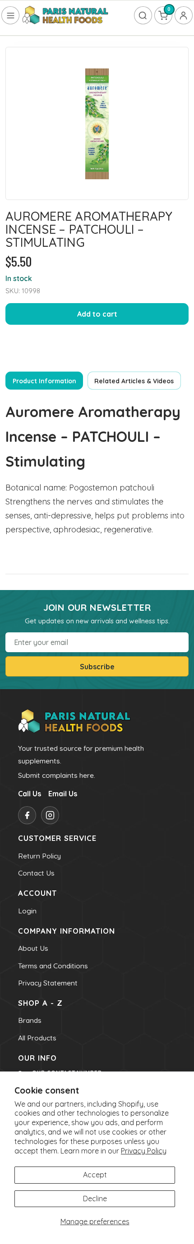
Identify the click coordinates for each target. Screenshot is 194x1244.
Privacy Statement (48, 982)
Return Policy (39, 855)
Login (27, 910)
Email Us (62, 793)
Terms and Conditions (53, 965)
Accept (95, 1174)
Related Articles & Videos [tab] (134, 381)
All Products (37, 1037)
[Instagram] (50, 815)
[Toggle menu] (10, 15)
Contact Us (36, 872)
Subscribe (97, 666)
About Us (33, 948)
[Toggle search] (143, 15)
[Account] (184, 15)
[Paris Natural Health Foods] (65, 15)
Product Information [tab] (44, 381)
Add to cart (97, 313)
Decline (95, 1198)
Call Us (29, 793)
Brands (30, 1020)
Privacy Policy (143, 1150)
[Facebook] (27, 815)
